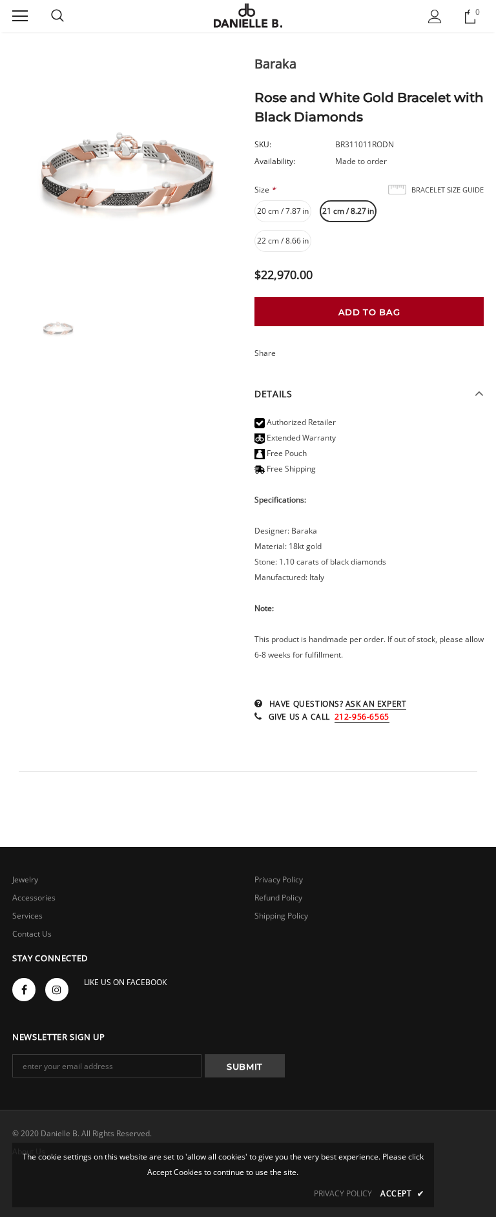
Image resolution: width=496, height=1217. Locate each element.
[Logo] (248, 15)
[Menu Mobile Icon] (20, 16)
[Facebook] (24, 989)
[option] (127, 174)
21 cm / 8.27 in (348, 210)
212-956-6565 (362, 716)
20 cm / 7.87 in (283, 210)
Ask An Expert (376, 703)
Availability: (274, 161)
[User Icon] (435, 16)
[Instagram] (56, 989)
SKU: (262, 144)
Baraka (275, 63)
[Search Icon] (57, 16)
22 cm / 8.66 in (283, 240)
